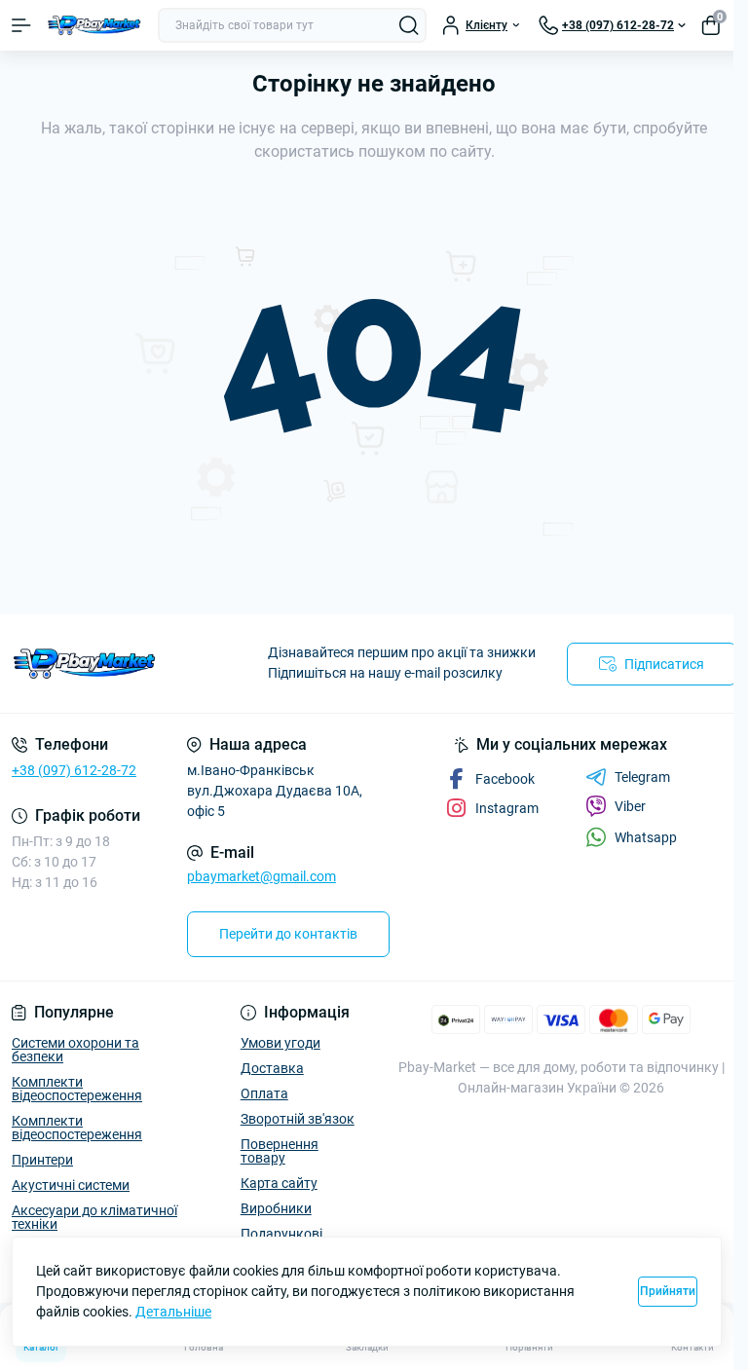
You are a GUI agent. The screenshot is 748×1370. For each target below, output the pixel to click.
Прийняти (667, 1291)
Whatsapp (646, 837)
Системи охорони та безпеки (75, 1049)
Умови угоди (280, 1043)
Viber (630, 806)
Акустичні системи (71, 1185)
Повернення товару (279, 1151)
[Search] (409, 25)
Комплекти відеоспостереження (77, 1088)
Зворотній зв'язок (298, 1119)
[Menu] (21, 25)
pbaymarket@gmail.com (261, 876)
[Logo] (94, 26)
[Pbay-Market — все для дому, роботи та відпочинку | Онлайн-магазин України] (125, 663)
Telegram (642, 777)
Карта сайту (279, 1183)
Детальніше (173, 1311)
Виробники (276, 1208)
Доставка (272, 1068)
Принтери (42, 1159)
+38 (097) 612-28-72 (74, 770)
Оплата (264, 1093)
